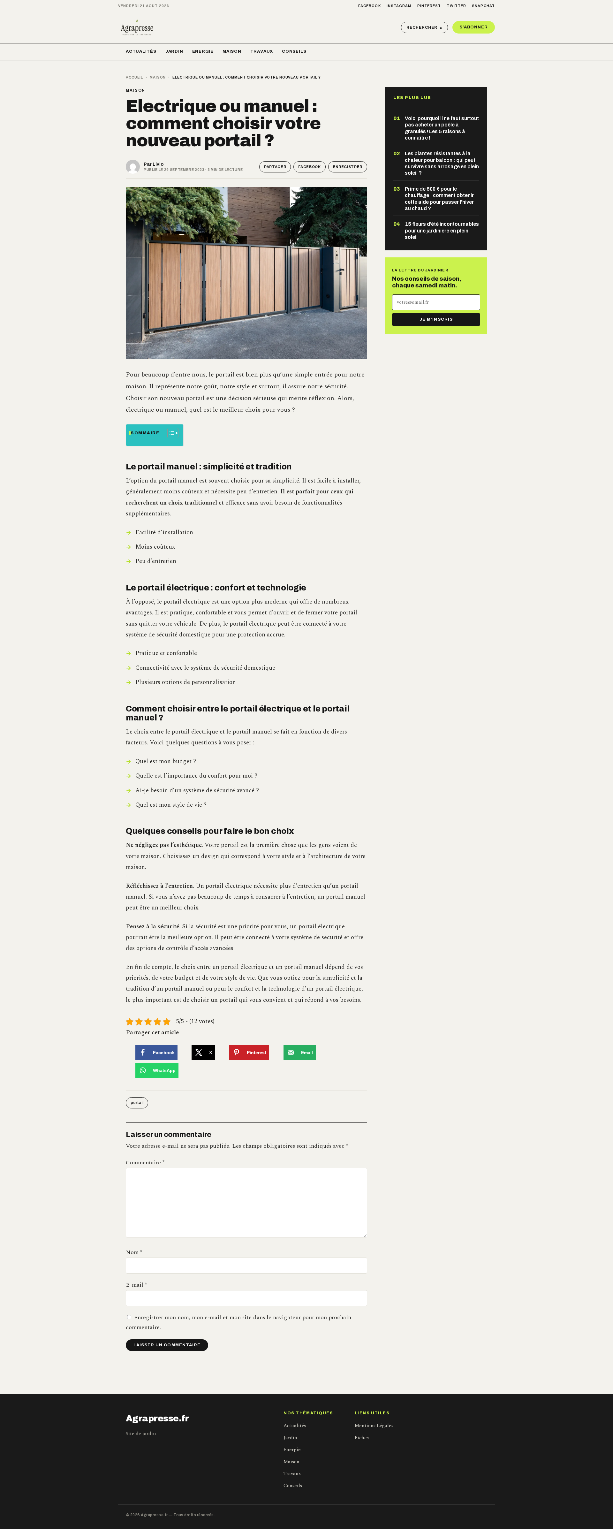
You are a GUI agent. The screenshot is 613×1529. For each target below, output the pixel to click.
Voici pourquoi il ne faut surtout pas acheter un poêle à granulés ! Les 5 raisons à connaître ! (442, 128)
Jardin (174, 51)
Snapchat (483, 6)
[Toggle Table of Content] (170, 433)
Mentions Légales (374, 1425)
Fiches (362, 1438)
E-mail (136, 1285)
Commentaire (145, 1162)
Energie (203, 51)
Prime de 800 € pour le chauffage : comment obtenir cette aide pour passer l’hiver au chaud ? (439, 198)
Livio (158, 164)
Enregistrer (347, 167)
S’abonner (473, 27)
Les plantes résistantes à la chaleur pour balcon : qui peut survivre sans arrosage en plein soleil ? (442, 163)
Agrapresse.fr (157, 1418)
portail (137, 1102)
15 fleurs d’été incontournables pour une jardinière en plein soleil (442, 230)
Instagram (399, 6)
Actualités (141, 51)
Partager (275, 167)
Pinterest (429, 6)
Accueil (134, 77)
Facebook (369, 6)
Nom (134, 1252)
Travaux (261, 51)
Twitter (456, 6)
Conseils (294, 51)
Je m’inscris (436, 319)
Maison (232, 51)
